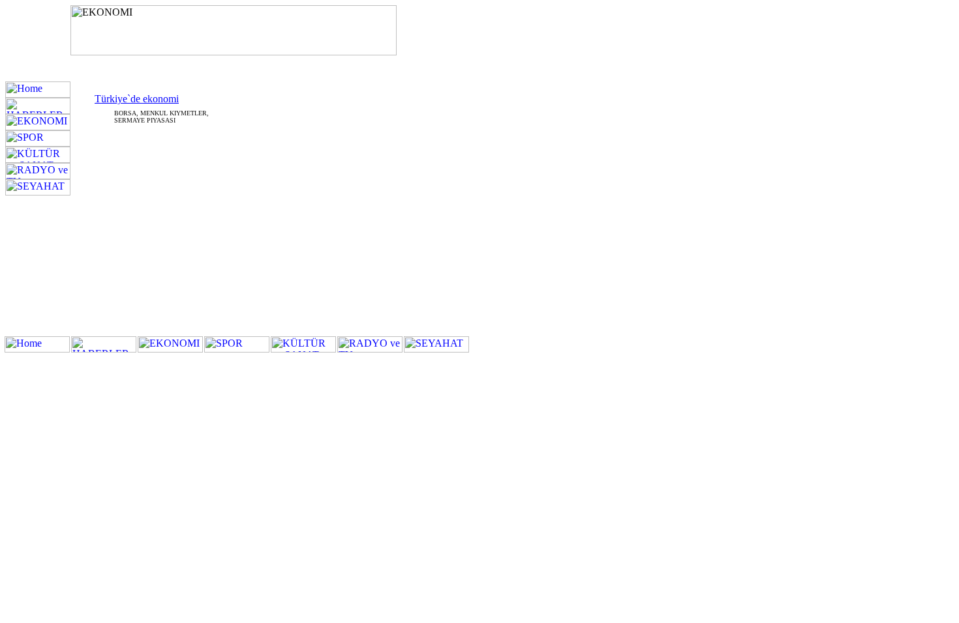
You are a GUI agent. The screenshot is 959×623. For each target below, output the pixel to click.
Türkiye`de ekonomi (137, 98)
